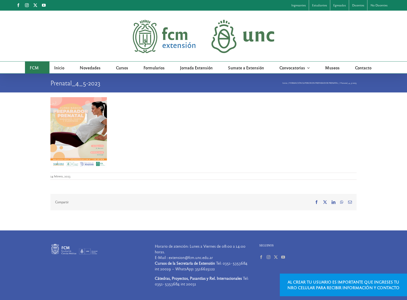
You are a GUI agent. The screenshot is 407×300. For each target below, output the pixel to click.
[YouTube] (283, 257)
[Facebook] (261, 257)
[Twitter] (276, 257)
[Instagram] (268, 257)
